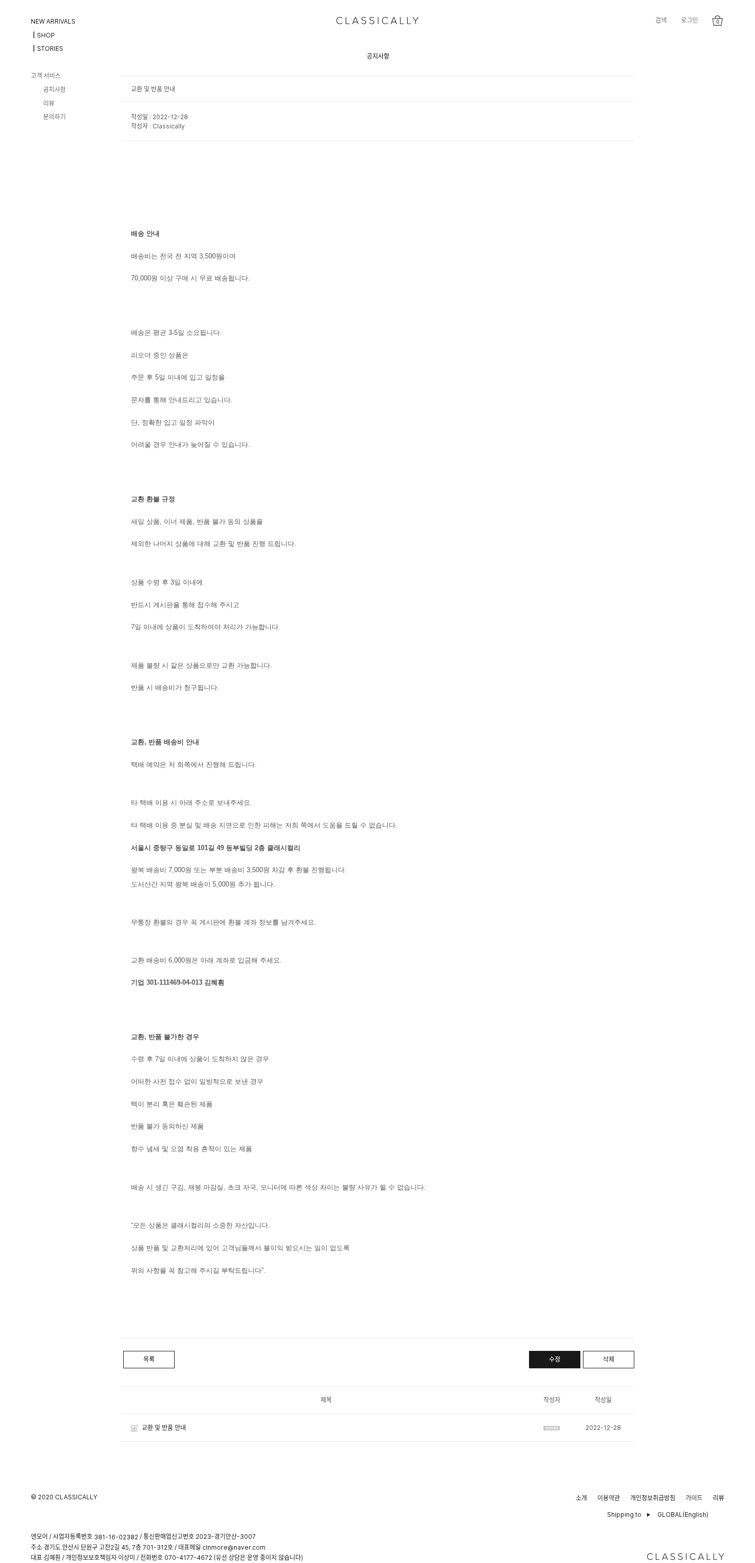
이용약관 (608, 1498)
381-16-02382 (116, 1537)
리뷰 (48, 103)
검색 (661, 20)
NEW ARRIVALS (53, 21)
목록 (149, 1359)
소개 (581, 1498)
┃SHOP (43, 35)
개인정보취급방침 (652, 1498)
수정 (554, 1359)
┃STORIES (47, 48)
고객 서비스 (46, 76)
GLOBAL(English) (682, 1514)
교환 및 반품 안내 (164, 1428)
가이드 (694, 1498)
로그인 (689, 20)
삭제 (608, 1359)
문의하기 (54, 117)
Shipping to (624, 1514)
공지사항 (54, 89)
